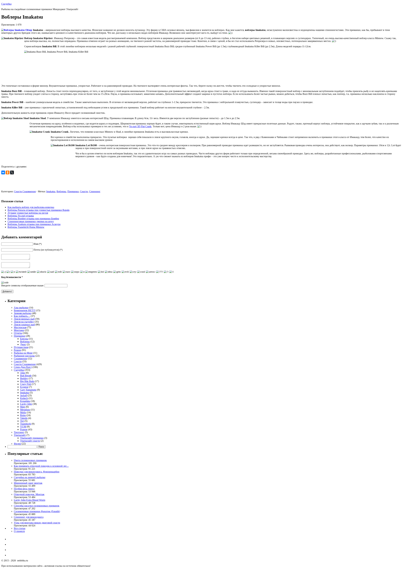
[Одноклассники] (7, 172)
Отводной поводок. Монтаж (29, 494)
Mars (22, 406)
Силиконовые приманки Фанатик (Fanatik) (37, 511)
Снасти (84, 191)
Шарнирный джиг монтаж (28, 483)
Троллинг (19, 432)
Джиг (23, 344)
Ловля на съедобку (24, 321)
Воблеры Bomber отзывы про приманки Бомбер (33, 218)
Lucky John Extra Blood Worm (29, 500)
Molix (23, 412)
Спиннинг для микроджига (28, 517)
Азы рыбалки (21, 307)
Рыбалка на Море (23, 353)
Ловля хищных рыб (24, 324)
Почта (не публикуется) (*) (48, 249)
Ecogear (24, 387)
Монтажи (19, 330)
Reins (23, 415)
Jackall (23, 395)
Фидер (17, 443)
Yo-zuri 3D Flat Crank (140, 126)
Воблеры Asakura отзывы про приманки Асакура (34, 224)
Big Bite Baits (27, 381)
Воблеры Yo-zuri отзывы (21, 215)
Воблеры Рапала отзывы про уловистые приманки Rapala (38, 210)
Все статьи (19, 528)
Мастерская (20, 327)
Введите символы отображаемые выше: (22, 285)
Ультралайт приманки (32, 438)
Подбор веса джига (24, 488)
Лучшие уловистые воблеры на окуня (28, 213)
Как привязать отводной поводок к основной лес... (41, 466)
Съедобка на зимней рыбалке (29, 477)
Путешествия (21, 347)
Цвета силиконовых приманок (30, 460)
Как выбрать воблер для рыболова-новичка (31, 207)
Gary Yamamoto (28, 389)
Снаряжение (20, 358)
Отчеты (18, 333)
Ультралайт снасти (30, 440)
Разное (17, 350)
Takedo (24, 418)
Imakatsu (50, 191)
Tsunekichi (25, 423)
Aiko (22, 372)
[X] (12, 172)
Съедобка (6, 4)
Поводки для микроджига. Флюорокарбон (36, 471)
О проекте (19, 531)
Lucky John (26, 404)
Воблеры (61, 191)
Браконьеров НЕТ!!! (24, 310)
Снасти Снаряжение (25, 191)
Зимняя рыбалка (22, 313)
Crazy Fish (25, 384)
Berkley (24, 378)
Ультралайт (20, 435)
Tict (22, 421)
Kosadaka (25, 401)
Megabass (25, 409)
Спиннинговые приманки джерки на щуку (31, 221)
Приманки (73, 191)
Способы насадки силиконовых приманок (36, 505)
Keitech (24, 398)
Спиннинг (94, 191)
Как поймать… (22, 316)
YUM (23, 426)
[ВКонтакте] (3, 172)
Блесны (24, 338)
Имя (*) (38, 244)
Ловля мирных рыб (24, 319)
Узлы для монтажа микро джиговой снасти (37, 522)
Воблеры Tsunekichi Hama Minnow (26, 227)
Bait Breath (25, 375)
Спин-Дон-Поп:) (23, 367)
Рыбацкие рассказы (24, 355)
